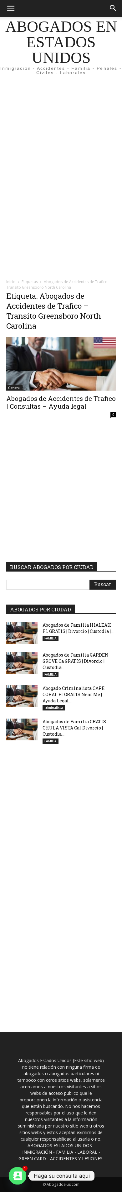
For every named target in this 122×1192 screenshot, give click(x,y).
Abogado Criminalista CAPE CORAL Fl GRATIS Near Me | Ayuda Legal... (73, 694)
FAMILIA (50, 638)
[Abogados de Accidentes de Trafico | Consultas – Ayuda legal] (61, 364)
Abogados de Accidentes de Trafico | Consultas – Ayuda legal (61, 402)
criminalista (53, 707)
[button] (11, 8)
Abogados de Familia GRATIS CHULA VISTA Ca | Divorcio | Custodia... (74, 728)
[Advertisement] (61, 113)
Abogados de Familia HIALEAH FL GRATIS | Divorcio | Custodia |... (78, 628)
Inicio (11, 281)
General (14, 388)
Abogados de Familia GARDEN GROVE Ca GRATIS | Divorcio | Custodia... (76, 661)
